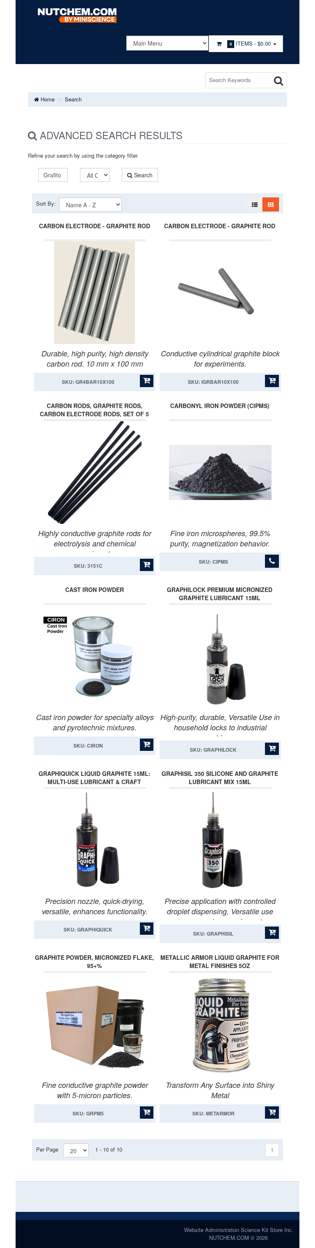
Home (47, 99)
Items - (250, 43)
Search (73, 99)
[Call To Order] (271, 561)
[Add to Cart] (146, 381)
